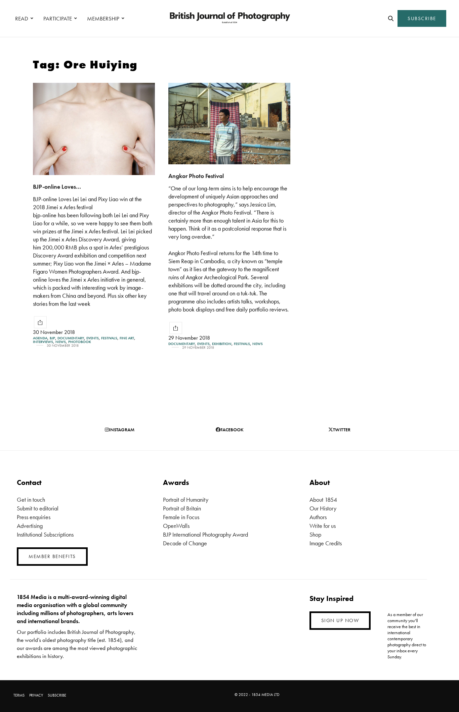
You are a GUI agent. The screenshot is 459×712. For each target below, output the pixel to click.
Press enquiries (33, 517)
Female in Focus (181, 517)
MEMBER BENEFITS (52, 556)
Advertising (30, 526)
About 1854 (323, 499)
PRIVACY (36, 695)
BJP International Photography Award (205, 534)
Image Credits (325, 543)
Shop (315, 534)
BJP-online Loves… (57, 186)
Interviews (43, 342)
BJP (52, 338)
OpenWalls (176, 526)
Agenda (40, 338)
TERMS (19, 695)
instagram (121, 430)
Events (92, 338)
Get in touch (31, 499)
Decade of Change (185, 543)
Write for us (322, 526)
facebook (232, 430)
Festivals (109, 338)
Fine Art (127, 338)
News (60, 342)
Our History (322, 508)
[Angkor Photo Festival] (229, 123)
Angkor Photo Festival (196, 176)
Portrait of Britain (182, 508)
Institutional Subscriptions (45, 534)
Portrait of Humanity (185, 499)
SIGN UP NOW (340, 620)
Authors (318, 517)
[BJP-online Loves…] (94, 129)
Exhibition (222, 344)
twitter (341, 430)
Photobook (79, 342)
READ (21, 18)
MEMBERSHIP (103, 18)
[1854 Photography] (229, 18)
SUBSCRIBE (422, 18)
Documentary (70, 338)
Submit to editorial (37, 508)
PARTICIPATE (57, 18)
